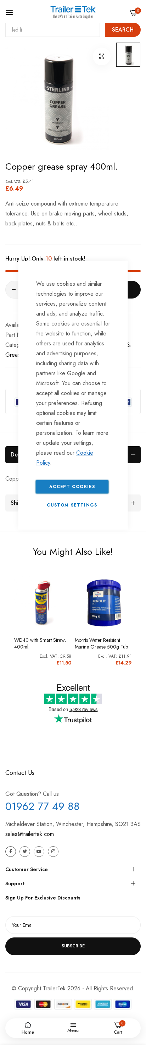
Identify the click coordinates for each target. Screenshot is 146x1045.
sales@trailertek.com (29, 834)
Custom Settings (72, 505)
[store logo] (72, 12)
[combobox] (52, 30)
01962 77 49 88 (42, 806)
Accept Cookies (72, 486)
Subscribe (73, 946)
